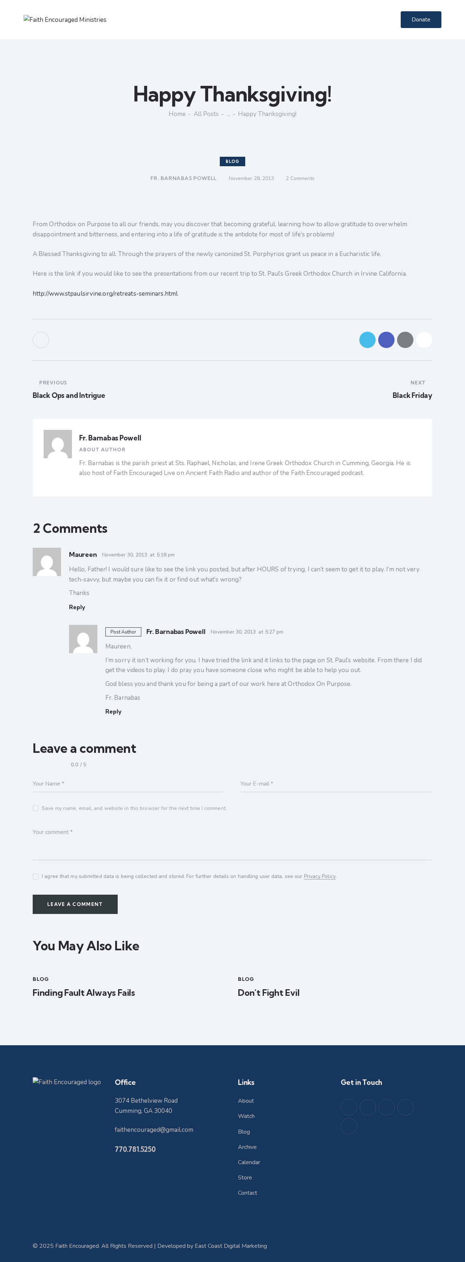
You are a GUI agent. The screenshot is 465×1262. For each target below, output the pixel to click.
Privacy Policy (320, 876)
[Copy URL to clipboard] (424, 340)
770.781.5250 (135, 1149)
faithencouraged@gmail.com (154, 1130)
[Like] (41, 340)
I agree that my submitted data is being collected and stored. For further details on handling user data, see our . (189, 876)
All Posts (206, 114)
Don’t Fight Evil (269, 992)
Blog (232, 161)
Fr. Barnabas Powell (110, 438)
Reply (77, 607)
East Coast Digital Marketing (231, 1246)
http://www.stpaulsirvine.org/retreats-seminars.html (105, 293)
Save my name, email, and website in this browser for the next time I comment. (134, 808)
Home (177, 114)
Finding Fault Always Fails (84, 992)
